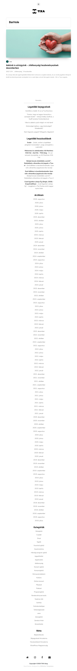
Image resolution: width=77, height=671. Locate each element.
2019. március (39, 492)
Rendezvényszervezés (38, 595)
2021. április (39, 403)
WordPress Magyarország (39, 645)
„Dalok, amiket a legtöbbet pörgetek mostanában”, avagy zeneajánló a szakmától (39, 145)
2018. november (39, 506)
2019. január (39, 499)
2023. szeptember (39, 299)
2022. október (39, 338)
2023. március (39, 321)
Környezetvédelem (39, 574)
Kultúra (38, 578)
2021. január (39, 413)
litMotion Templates (46, 666)
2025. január (39, 242)
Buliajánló (39, 531)
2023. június (39, 310)
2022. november (39, 335)
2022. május (39, 356)
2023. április (39, 317)
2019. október (39, 467)
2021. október (39, 381)
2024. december (39, 246)
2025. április (39, 231)
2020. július (39, 435)
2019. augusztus (39, 474)
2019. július (39, 478)
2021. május (39, 399)
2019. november (39, 463)
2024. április (39, 274)
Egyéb (39, 542)
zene (39, 613)
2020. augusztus (39, 431)
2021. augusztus (39, 388)
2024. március (39, 278)
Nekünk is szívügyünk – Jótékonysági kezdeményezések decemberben (32, 66)
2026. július (39, 203)
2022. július (39, 349)
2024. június (39, 267)
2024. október (39, 253)
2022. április (39, 360)
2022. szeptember (39, 342)
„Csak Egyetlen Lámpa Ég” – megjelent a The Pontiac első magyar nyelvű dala (39, 186)
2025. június (39, 228)
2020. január (39, 456)
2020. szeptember (39, 428)
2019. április (39, 488)
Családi (38, 535)
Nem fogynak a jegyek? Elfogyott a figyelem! (39, 132)
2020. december (39, 417)
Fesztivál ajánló (39, 545)
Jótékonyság (18, 72)
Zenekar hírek (39, 620)
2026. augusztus (39, 199)
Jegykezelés (39, 560)
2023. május (39, 313)
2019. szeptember (39, 471)
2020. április (39, 446)
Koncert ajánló (39, 567)
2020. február (39, 453)
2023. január (39, 328)
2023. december (39, 288)
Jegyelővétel (39, 556)
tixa (10, 62)
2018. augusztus (39, 517)
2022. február (39, 367)
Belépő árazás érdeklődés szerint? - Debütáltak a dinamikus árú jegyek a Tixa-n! (39, 163)
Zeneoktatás (39, 624)
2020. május (39, 442)
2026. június (39, 206)
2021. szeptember (39, 385)
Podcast (39, 588)
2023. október (39, 296)
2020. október (39, 424)
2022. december (39, 331)
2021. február (39, 410)
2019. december (39, 460)
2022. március (39, 363)
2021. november (39, 378)
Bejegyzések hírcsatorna (39, 638)
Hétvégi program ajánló (39, 553)
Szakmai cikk (39, 599)
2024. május (39, 271)
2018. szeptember (39, 513)
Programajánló (39, 592)
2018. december (39, 503)
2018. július (39, 521)
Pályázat (39, 585)
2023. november (39, 292)
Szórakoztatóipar (39, 606)
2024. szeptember (39, 256)
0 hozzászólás (27, 72)
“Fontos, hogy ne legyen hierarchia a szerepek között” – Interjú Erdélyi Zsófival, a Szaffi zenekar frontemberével (39, 116)
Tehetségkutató (39, 610)
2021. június (39, 396)
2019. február (39, 496)
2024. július (39, 263)
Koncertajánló (39, 570)
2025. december (39, 217)
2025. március (39, 235)
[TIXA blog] (38, 17)
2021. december (39, 374)
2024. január (39, 285)
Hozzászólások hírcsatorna (39, 642)
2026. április (39, 213)
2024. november (39, 249)
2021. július (39, 392)
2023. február (39, 324)
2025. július (39, 224)
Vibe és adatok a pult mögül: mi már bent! (39, 123)
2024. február (39, 281)
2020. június (39, 438)
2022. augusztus (39, 346)
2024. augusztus (39, 260)
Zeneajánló (39, 617)
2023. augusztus (39, 303)
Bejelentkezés (39, 635)
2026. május (39, 210)
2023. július (39, 306)
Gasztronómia (39, 549)
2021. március (39, 406)
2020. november (39, 421)
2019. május (39, 485)
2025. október (39, 221)
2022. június (39, 353)
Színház (39, 603)
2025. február (39, 238)
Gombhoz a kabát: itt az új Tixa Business (38, 111)
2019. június (39, 481)
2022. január (39, 371)
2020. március (39, 449)
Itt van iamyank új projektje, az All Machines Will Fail (39, 155)
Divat (39, 538)
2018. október (39, 510)
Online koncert (39, 581)
